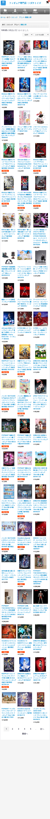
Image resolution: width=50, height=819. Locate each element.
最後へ (25, 734)
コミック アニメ (13, 24)
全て (3, 24)
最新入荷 (23, 24)
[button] (3, 3)
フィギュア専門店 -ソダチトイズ (25, 3)
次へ (42, 729)
